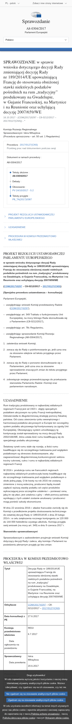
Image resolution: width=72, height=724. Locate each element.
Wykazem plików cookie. (57, 718)
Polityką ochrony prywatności (45, 714)
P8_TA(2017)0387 (22, 199)
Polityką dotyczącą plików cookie (19, 718)
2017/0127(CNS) (29, 144)
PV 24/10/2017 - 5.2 (23, 190)
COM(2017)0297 (13, 286)
